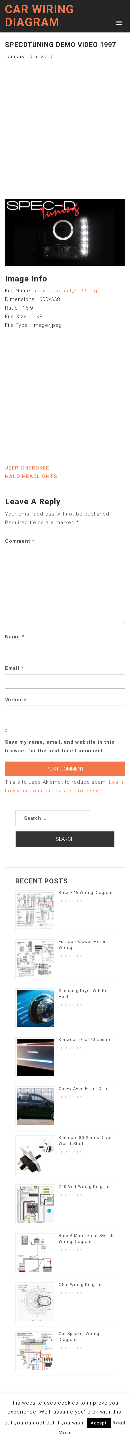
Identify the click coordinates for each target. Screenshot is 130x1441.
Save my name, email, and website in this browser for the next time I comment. (59, 746)
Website (16, 700)
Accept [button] (99, 1422)
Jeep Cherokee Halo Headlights (31, 472)
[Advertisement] (65, 125)
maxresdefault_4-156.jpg (66, 291)
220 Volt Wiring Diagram (85, 1186)
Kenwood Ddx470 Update (85, 1039)
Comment (20, 541)
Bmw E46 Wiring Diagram (86, 892)
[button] (118, 22)
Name (14, 637)
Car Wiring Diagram (39, 16)
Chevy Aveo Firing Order (84, 1088)
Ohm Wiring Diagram (81, 1284)
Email (14, 668)
